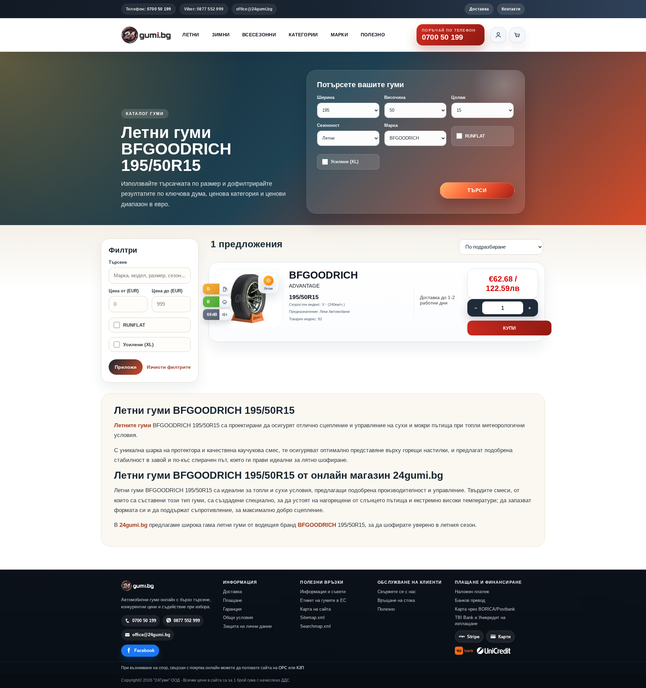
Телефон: (148, 9)
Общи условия (238, 617)
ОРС (283, 667)
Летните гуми (132, 425)
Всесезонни (259, 34)
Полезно (373, 34)
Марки (339, 34)
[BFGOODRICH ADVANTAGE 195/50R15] (377, 302)
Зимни (220, 34)
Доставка (479, 9)
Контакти (511, 9)
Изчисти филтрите (169, 367)
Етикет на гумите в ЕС (323, 600)
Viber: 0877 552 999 (204, 9)
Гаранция (232, 609)
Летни (190, 34)
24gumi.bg (133, 525)
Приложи (126, 367)
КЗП (300, 667)
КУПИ (509, 328)
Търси (477, 190)
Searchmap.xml (315, 626)
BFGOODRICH (318, 525)
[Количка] (517, 35)
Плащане (232, 600)
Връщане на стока (396, 600)
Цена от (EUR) (124, 290)
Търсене (118, 262)
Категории (303, 34)
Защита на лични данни (247, 626)
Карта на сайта (315, 609)
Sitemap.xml (312, 617)
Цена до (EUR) (167, 290)
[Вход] (498, 35)
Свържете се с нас (397, 591)
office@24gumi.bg (254, 9)
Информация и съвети (323, 591)
